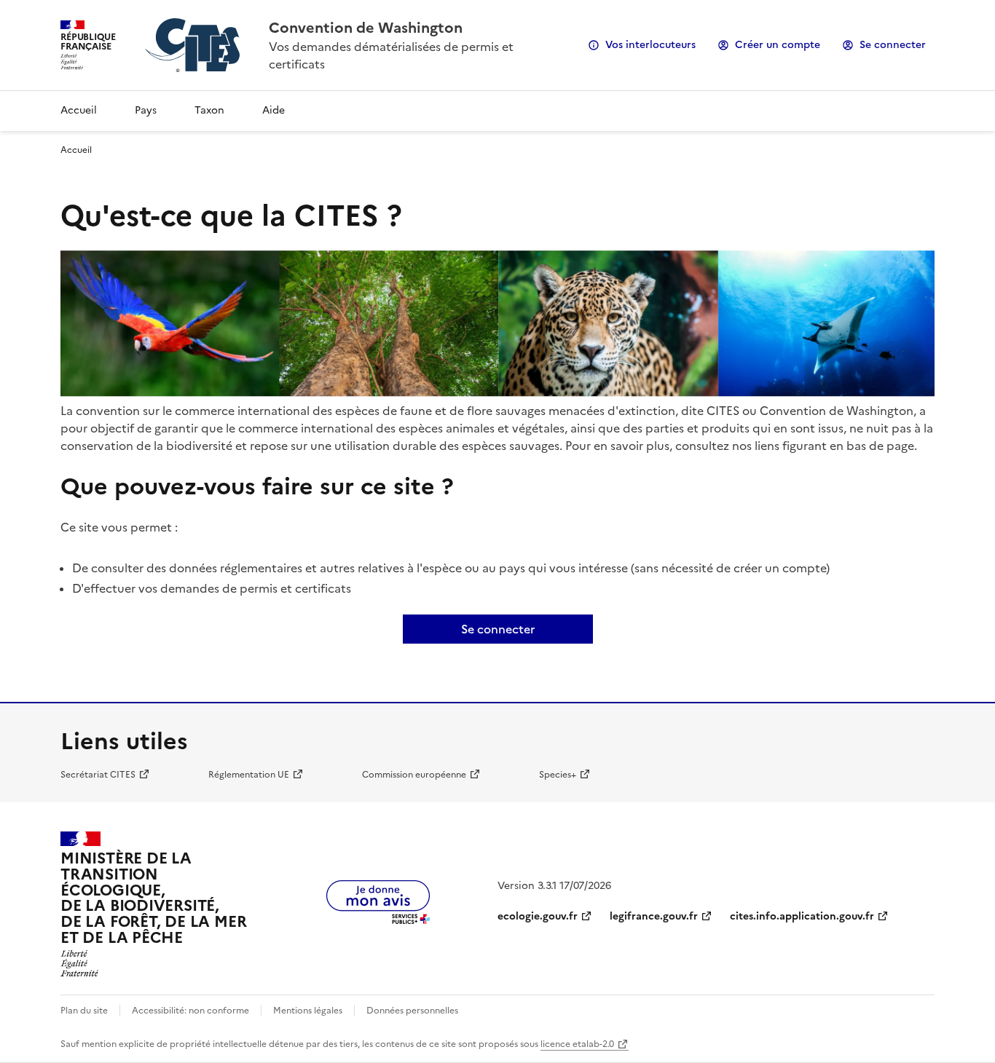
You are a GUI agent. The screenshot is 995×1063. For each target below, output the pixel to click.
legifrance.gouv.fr (654, 916)
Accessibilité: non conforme (190, 1010)
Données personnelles (412, 1010)
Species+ (557, 774)
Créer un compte (777, 44)
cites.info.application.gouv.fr (802, 916)
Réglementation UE (248, 774)
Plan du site (84, 1010)
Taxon (209, 110)
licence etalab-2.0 (577, 1044)
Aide (273, 110)
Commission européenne (414, 774)
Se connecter (893, 44)
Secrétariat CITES (97, 774)
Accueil (78, 110)
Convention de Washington (366, 28)
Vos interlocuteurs (650, 44)
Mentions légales (307, 1010)
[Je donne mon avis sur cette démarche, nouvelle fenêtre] (378, 919)
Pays (146, 110)
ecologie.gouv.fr (538, 916)
